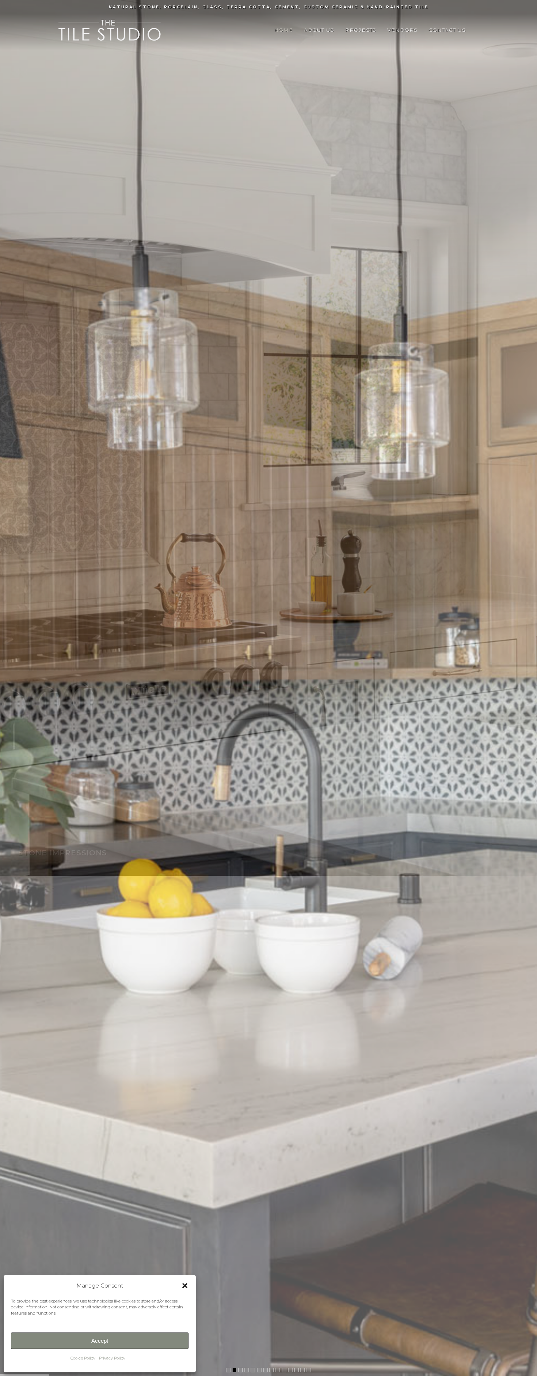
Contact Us (447, 30)
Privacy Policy (112, 1358)
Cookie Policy (83, 1358)
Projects (360, 30)
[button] (184, 1285)
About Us (319, 30)
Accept (99, 1341)
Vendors (402, 30)
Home (283, 30)
